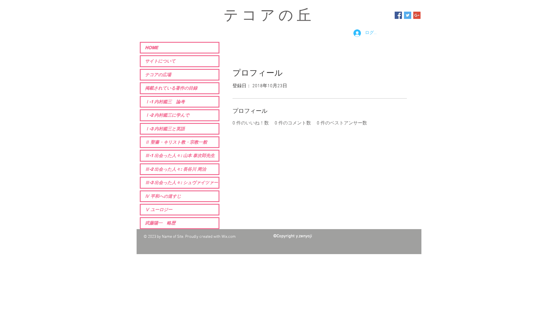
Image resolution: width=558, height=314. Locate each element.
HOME (151, 47)
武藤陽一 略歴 (160, 222)
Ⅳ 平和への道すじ (163, 196)
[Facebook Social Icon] (398, 15)
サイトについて (160, 60)
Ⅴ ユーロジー (158, 209)
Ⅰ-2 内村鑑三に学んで (167, 115)
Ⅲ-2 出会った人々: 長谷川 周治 (175, 169)
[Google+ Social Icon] (417, 15)
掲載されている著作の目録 (171, 87)
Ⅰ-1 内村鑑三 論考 (165, 101)
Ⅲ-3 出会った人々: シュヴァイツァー (181, 182)
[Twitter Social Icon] (407, 15)
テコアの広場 (158, 74)
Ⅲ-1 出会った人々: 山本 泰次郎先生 (180, 155)
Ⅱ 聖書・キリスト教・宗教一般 (176, 142)
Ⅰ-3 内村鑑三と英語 (165, 128)
